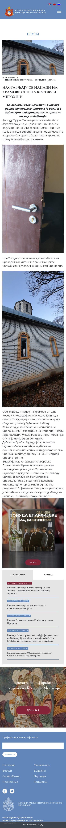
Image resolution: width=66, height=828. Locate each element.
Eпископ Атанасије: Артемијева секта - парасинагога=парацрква (26, 607)
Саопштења (11, 776)
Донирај (33, 710)
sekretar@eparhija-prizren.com (17, 817)
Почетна (6, 78)
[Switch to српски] (50, 4)
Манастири (42, 765)
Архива (48, 575)
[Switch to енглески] (54, 4)
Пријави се (10, 754)
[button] (7, 533)
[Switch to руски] (59, 4)
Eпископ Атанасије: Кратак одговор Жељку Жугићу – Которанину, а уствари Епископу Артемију (28, 590)
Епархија (40, 770)
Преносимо (10, 781)
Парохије (40, 776)
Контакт (40, 781)
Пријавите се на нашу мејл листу (20, 737)
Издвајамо (18, 575)
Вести (15, 78)
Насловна (8, 765)
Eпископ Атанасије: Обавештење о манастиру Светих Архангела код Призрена (29, 654)
